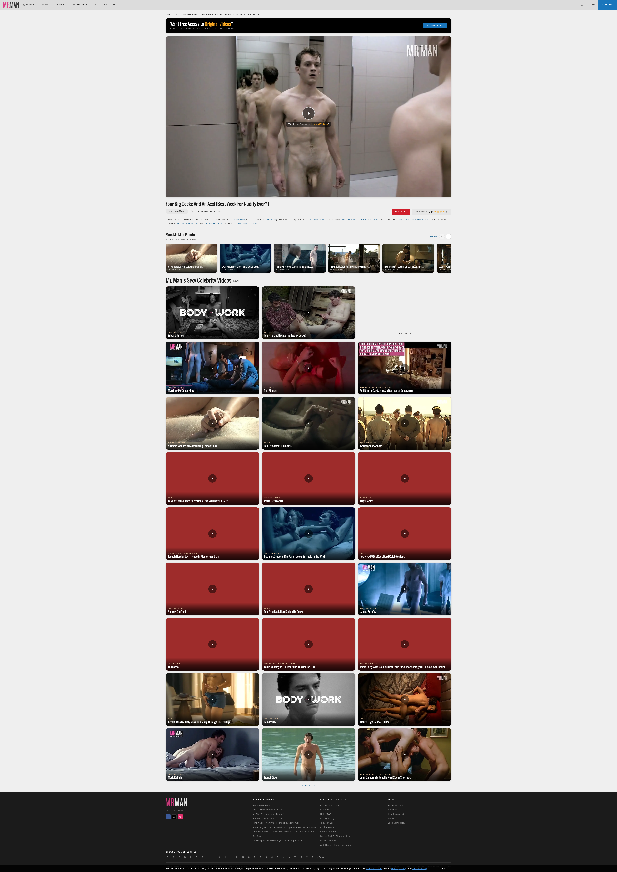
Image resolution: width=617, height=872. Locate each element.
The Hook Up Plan (352, 219)
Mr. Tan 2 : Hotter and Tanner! (268, 814)
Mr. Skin (392, 818)
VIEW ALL (321, 857)
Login (591, 5)
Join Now (607, 5)
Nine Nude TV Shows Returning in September (276, 822)
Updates (47, 5)
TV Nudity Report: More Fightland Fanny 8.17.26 (277, 840)
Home (169, 14)
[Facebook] (168, 816)
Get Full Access (435, 25)
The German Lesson (187, 223)
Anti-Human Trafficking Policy (335, 845)
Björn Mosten (370, 219)
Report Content (328, 840)
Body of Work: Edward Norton (267, 818)
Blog (97, 5)
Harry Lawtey (239, 219)
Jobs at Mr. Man (396, 822)
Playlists (61, 5)
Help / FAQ (325, 814)
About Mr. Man (396, 805)
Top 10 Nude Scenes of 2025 (267, 809)
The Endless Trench (246, 223)
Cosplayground (396, 814)
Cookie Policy (327, 827)
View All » (308, 785)
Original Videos (81, 5)
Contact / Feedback (330, 805)
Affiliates (392, 809)
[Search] (581, 5)
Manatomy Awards (262, 805)
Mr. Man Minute (191, 14)
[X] (174, 816)
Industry (271, 219)
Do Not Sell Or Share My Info (335, 836)
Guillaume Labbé (315, 219)
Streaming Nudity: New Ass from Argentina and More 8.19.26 (284, 827)
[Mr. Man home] (11, 5)
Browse (31, 5)
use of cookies (374, 868)
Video (177, 14)
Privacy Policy (327, 818)
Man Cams (110, 5)
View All (432, 236)
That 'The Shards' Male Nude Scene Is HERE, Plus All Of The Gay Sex (283, 833)
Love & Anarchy (405, 219)
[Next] (448, 236)
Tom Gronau (422, 219)
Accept (445, 868)
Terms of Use (327, 822)
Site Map (324, 809)
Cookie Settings (328, 831)
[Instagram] (180, 816)
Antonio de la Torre (214, 223)
